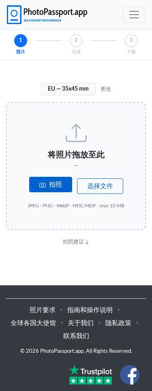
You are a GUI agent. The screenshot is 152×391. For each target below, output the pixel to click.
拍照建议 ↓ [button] (76, 241)
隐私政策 (118, 323)
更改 (106, 89)
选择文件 (100, 186)
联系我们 (76, 336)
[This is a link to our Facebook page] (129, 374)
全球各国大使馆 (33, 323)
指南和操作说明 (90, 310)
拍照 (54, 184)
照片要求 (43, 310)
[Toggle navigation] (134, 15)
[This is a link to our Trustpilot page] (90, 374)
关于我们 (81, 323)
